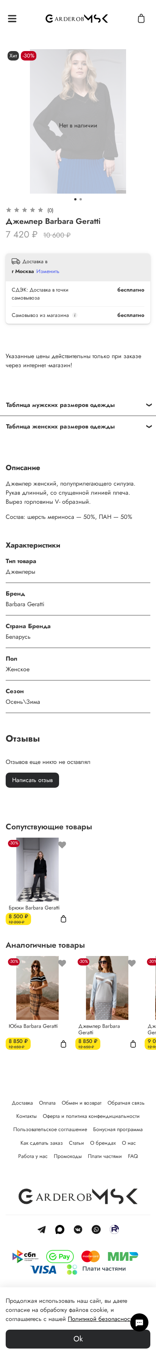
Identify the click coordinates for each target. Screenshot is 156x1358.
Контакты (26, 1116)
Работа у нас (33, 1156)
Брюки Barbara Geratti (34, 907)
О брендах (103, 1143)
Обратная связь (126, 1103)
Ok (78, 1338)
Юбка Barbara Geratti (33, 1026)
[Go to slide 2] (81, 199)
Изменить (47, 271)
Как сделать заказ (41, 1143)
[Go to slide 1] (75, 199)
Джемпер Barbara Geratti (99, 1029)
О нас (129, 1143)
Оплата (47, 1103)
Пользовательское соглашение (50, 1129)
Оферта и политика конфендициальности (91, 1116)
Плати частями (105, 1156)
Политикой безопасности (101, 1319)
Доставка (22, 1103)
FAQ (133, 1156)
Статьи (76, 1143)
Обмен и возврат (81, 1103)
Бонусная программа (118, 1129)
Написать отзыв (32, 780)
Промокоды (68, 1156)
